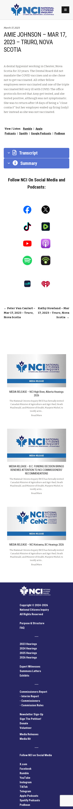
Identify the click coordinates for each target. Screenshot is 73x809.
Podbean (59, 133)
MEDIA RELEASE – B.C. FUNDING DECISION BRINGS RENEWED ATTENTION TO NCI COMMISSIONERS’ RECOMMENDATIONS (36, 470)
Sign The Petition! (30, 719)
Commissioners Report (33, 691)
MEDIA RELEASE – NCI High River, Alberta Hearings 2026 (36, 393)
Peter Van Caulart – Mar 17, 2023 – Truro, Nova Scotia (19, 313)
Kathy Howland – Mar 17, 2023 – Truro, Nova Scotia (53, 313)
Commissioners (30, 700)
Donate (24, 723)
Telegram (25, 791)
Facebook (25, 768)
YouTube (25, 777)
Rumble (27, 128)
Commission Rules (32, 705)
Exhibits (24, 675)
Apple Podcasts (29, 796)
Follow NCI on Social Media (36, 755)
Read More (36, 415)
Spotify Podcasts (30, 800)
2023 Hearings (28, 644)
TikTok (24, 786)
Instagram (26, 782)
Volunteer (26, 728)
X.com (23, 764)
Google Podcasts (41, 133)
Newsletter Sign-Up (31, 714)
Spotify (23, 133)
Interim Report (30, 696)
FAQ (22, 627)
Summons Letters (30, 671)
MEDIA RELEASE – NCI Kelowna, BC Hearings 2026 (36, 544)
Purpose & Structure (32, 623)
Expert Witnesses (30, 666)
